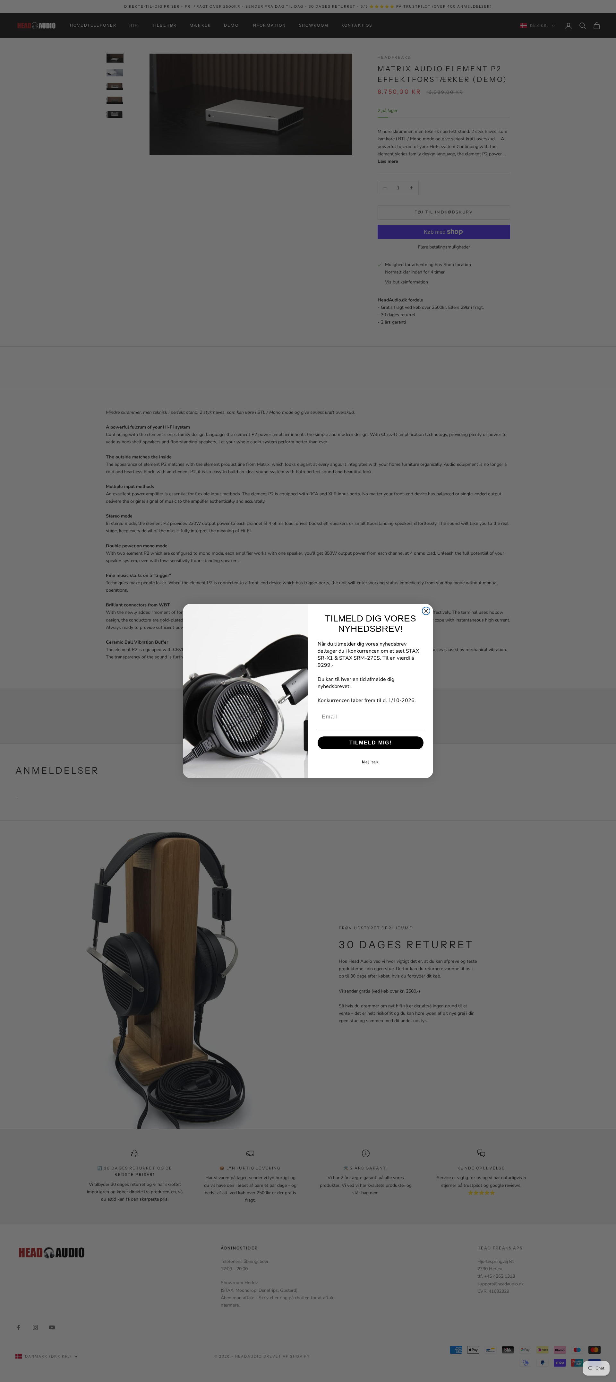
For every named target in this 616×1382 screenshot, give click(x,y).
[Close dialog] (426, 611)
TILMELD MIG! (370, 742)
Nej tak (370, 762)
